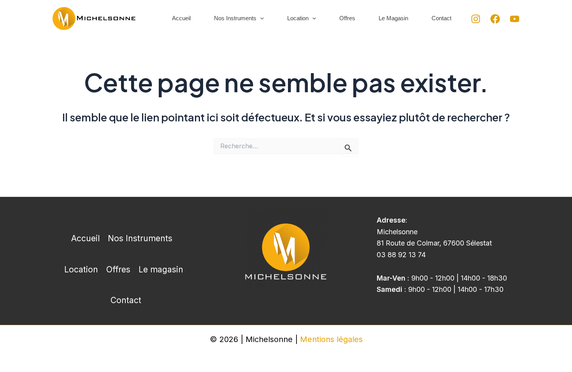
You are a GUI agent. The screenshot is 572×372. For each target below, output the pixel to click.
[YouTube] (514, 19)
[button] (260, 18)
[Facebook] (495, 19)
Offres (347, 18)
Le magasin (393, 18)
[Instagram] (476, 19)
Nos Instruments (235, 18)
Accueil (181, 18)
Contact (441, 18)
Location (298, 18)
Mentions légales (331, 339)
